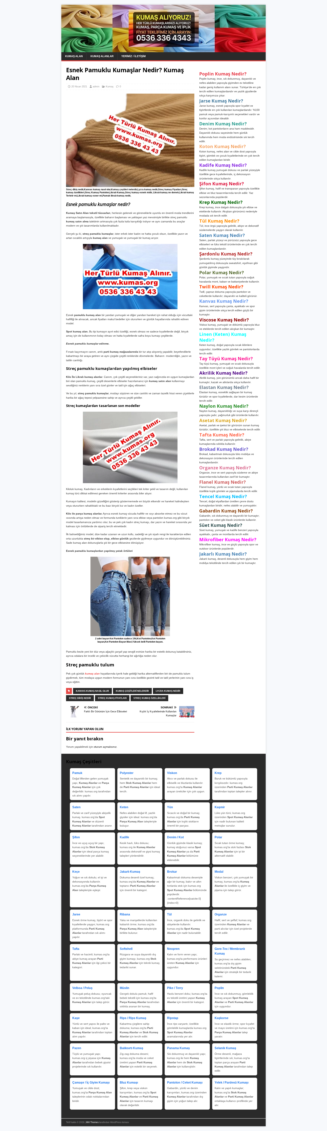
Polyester (126, 773)
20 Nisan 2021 (79, 86)
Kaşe (76, 1018)
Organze (221, 914)
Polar (218, 837)
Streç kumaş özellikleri (149, 698)
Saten (76, 807)
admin (96, 86)
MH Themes (92, 1122)
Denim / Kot (175, 837)
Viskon (172, 773)
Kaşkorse (221, 1018)
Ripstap (172, 1018)
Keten (124, 807)
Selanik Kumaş (225, 1048)
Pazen (76, 1048)
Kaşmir (220, 807)
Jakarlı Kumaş (130, 871)
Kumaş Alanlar (102, 56)
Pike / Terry (175, 988)
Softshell (126, 948)
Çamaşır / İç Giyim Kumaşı (91, 1082)
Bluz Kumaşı (129, 1082)
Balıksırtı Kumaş (131, 1048)
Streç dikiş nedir (80, 698)
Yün (170, 807)
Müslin (124, 988)
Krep (218, 773)
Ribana (125, 914)
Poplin (219, 988)
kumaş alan (92, 673)
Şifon (76, 837)
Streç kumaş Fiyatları (112, 698)
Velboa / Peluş (82, 988)
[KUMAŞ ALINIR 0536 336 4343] (163, 50)
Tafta (75, 948)
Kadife (124, 837)
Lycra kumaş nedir (168, 691)
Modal (219, 871)
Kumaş (110, 86)
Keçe (76, 871)
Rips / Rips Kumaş (133, 1018)
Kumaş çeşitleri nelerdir (132, 691)
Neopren (173, 948)
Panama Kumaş (178, 1048)
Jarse (76, 914)
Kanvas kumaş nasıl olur (92, 691)
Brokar (172, 871)
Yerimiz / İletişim (133, 56)
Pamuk (77, 773)
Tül (169, 914)
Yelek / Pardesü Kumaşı (231, 1082)
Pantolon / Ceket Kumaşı (184, 1082)
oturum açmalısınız (105, 746)
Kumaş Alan (74, 56)
